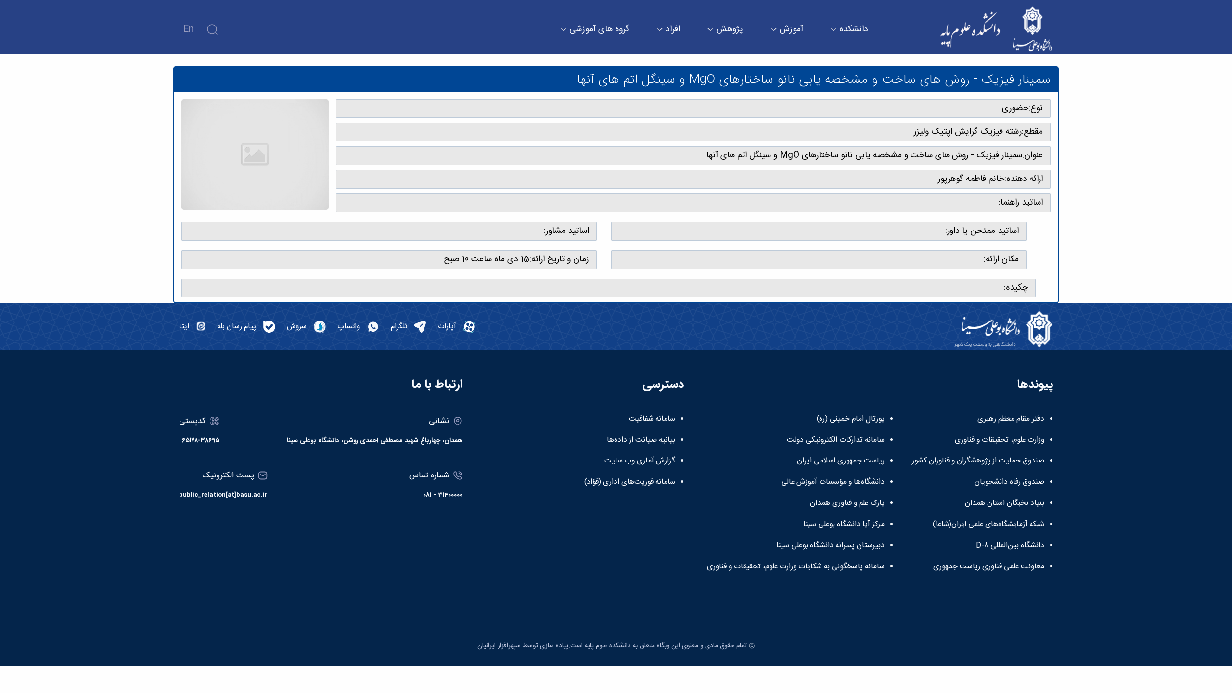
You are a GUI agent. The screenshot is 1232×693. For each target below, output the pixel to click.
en (188, 29)
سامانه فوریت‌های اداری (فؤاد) (629, 482)
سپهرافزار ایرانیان (499, 646)
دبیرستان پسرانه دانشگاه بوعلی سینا (830, 545)
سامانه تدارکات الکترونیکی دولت (836, 440)
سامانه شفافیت (652, 419)
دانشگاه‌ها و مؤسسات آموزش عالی (833, 482)
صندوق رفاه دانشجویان (1009, 482)
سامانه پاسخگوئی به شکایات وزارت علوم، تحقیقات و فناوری (796, 567)
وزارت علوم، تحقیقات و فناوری (999, 440)
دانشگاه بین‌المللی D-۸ (1010, 545)
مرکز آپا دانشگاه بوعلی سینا (844, 524)
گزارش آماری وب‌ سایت (639, 461)
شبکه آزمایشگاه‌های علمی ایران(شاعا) (988, 524)
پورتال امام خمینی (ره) (851, 419)
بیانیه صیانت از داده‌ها (641, 440)
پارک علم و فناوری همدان (847, 503)
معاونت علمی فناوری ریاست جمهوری (988, 567)
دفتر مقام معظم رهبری (1010, 419)
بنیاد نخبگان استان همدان (1004, 503)
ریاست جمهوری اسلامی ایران (841, 461)
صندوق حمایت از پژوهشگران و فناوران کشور (978, 461)
